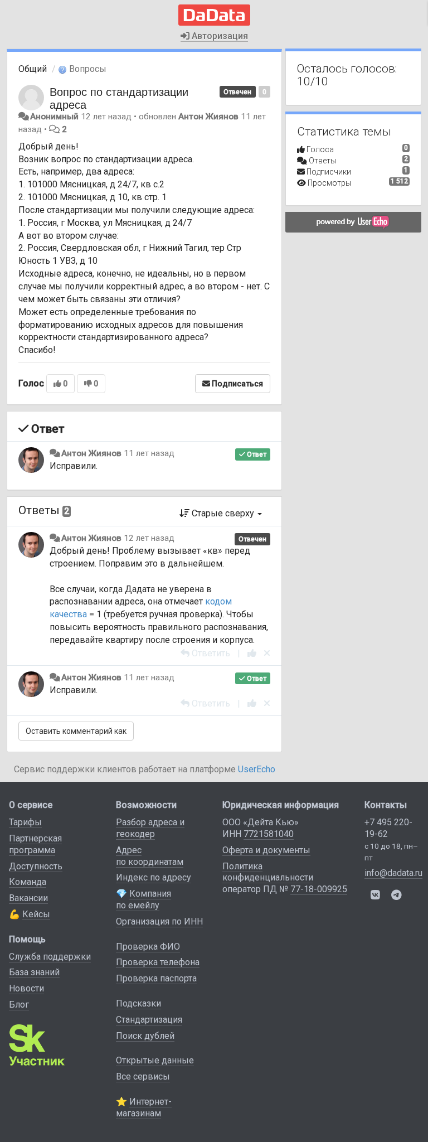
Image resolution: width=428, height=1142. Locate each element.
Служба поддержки (50, 956)
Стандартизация (149, 1019)
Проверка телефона (158, 962)
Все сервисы (143, 1076)
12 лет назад (149, 538)
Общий (32, 69)
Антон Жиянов (208, 117)
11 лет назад (149, 453)
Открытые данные (155, 1060)
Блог (19, 1004)
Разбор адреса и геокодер (150, 828)
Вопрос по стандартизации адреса (119, 97)
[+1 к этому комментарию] (251, 653)
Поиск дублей (145, 1035)
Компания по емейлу (143, 899)
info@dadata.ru (393, 873)
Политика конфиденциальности (267, 872)
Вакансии (28, 898)
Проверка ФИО (148, 946)
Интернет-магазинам (144, 1107)
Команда (27, 882)
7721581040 (269, 834)
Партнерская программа (35, 844)
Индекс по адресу (153, 877)
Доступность (35, 866)
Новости (26, 988)
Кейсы (36, 914)
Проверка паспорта (156, 978)
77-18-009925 (318, 889)
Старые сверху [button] (222, 513)
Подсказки (138, 1003)
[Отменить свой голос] (267, 653)
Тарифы (25, 822)
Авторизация (218, 36)
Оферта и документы (266, 850)
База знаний (34, 972)
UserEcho (256, 769)
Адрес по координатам (149, 856)
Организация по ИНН (159, 921)
